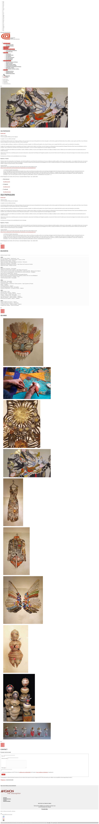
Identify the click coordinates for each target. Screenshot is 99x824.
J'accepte (48, 822)
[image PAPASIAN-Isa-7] (45, 502)
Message (4, 767)
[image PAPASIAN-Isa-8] (45, 463)
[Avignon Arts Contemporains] (11, 39)
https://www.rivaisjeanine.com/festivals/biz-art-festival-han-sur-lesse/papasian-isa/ (18, 167)
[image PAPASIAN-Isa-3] (45, 698)
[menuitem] (46, 1)
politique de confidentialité (25, 772)
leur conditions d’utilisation (42, 772)
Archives (5, 797)
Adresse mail (5, 758)
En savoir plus (45, 809)
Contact (5, 800)
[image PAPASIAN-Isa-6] (45, 551)
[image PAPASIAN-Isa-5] (45, 600)
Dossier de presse (7, 798)
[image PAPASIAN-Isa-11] (45, 342)
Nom (3, 756)
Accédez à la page (7, 191)
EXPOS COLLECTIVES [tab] (5, 255)
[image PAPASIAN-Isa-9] (45, 424)
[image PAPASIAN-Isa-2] (45, 731)
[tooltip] (3, 816)
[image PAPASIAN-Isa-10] (45, 383)
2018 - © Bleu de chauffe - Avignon (8, 811)
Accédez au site (6, 181)
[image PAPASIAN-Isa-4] (45, 649)
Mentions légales (6, 801)
